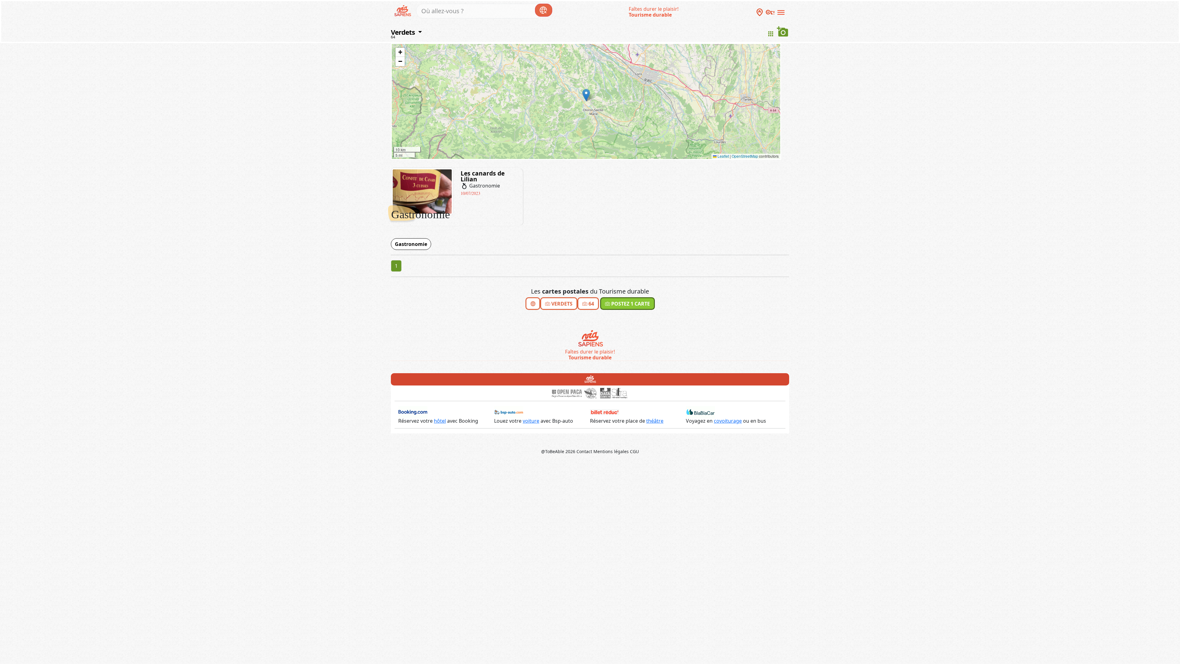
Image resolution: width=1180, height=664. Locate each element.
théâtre (654, 420)
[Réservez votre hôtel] (412, 412)
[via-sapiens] (403, 10)
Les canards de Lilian (483, 176)
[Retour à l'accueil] (590, 379)
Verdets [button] (403, 32)
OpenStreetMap (745, 156)
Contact (584, 451)
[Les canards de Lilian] (422, 191)
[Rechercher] (543, 10)
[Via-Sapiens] (590, 338)
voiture (531, 420)
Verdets (561, 303)
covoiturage (728, 420)
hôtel (440, 420)
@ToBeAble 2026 (558, 451)
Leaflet (723, 156)
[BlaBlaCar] (700, 412)
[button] (586, 95)
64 (393, 37)
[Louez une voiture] (508, 412)
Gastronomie (411, 244)
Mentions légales (611, 451)
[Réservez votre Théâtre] (604, 412)
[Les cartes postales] (532, 303)
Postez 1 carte (630, 303)
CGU (634, 451)
